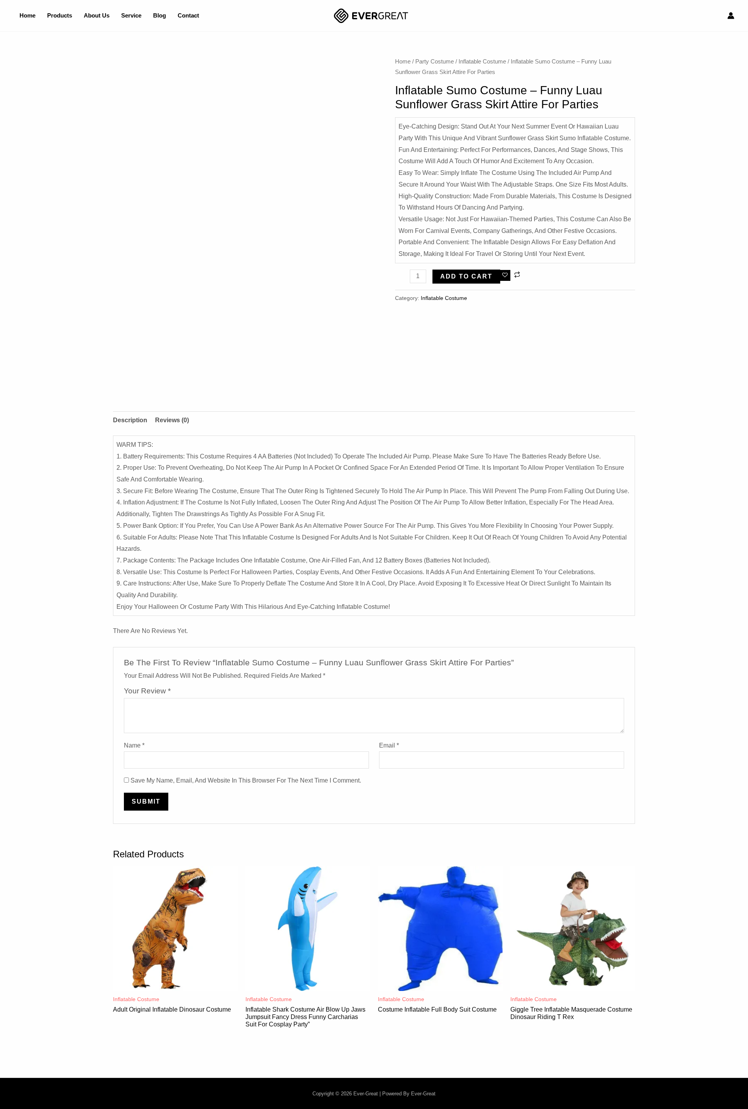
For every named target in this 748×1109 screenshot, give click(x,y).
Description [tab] (130, 420)
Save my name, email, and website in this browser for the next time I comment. (246, 780)
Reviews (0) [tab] (172, 420)
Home (403, 61)
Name (134, 745)
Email (389, 745)
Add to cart (466, 276)
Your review (147, 691)
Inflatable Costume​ (482, 61)
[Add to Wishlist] (505, 275)
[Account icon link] (730, 15)
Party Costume (434, 61)
